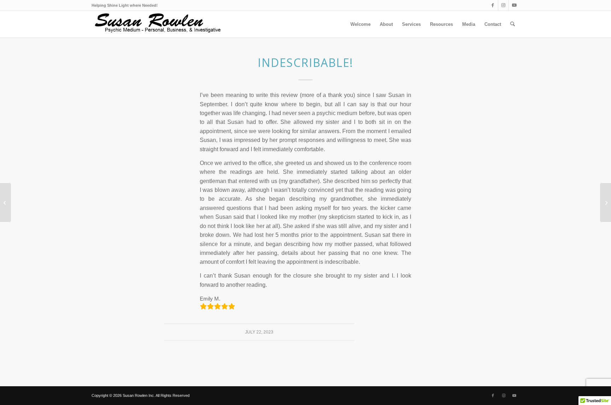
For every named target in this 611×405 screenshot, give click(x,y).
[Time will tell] (5, 202)
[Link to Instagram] (503, 5)
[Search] (512, 24)
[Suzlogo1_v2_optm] (160, 24)
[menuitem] (360, 24)
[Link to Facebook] (493, 5)
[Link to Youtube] (514, 5)
